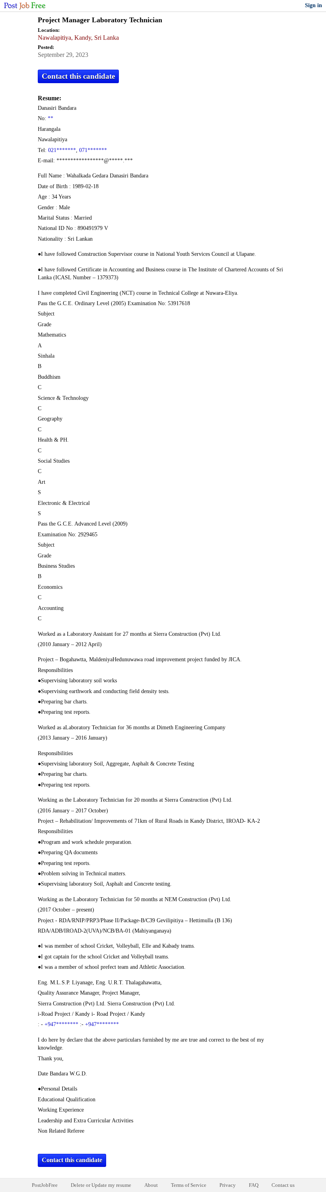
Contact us (283, 1185)
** (50, 118)
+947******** (61, 1024)
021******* (62, 150)
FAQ (253, 1185)
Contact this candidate (78, 76)
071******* (93, 150)
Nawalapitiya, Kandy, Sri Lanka (78, 37)
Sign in (313, 5)
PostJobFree (45, 1185)
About (151, 1185)
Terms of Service (188, 1185)
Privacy (227, 1185)
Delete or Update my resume (101, 1185)
